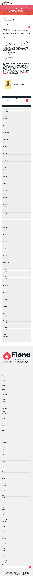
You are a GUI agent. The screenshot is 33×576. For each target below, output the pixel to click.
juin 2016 (5, 134)
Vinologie (3, 387)
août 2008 (5, 320)
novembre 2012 (6, 204)
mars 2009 (5, 304)
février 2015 (5, 153)
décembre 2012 (4, 459)
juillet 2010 (3, 507)
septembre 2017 (6, 118)
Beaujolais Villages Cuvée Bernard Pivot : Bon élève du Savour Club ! (16, 34)
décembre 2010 (6, 255)
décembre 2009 (6, 283)
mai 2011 (5, 243)
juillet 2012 (5, 213)
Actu (5, 29)
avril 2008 (5, 329)
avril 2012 (5, 220)
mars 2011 (5, 248)
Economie (3, 370)
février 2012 (5, 225)
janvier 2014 (6, 176)
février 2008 (5, 334)
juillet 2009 (5, 294)
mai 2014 (5, 167)
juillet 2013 (5, 185)
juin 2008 (3, 550)
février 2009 (5, 306)
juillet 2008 (5, 322)
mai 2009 (5, 299)
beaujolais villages (7, 30)
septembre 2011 (4, 485)
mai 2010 (5, 271)
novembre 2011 (6, 232)
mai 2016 (5, 137)
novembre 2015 (6, 141)
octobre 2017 (6, 116)
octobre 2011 (6, 234)
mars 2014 (3, 437)
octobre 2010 (4, 502)
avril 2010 (3, 512)
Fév (28, 27)
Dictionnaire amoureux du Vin (18, 81)
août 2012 (5, 211)
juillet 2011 (5, 239)
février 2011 (5, 250)
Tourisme (3, 383)
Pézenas (3, 380)
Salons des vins (4, 382)
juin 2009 (5, 297)
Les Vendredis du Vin (5, 371)
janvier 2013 (6, 199)
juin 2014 (3, 432)
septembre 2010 (6, 262)
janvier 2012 (6, 227)
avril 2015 (5, 148)
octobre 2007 (6, 341)
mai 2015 (5, 146)
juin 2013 (5, 188)
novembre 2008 (6, 313)
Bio (2, 368)
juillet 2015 (5, 144)
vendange (27, 30)
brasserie (16, 30)
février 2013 (5, 197)
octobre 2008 (6, 315)
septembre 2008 (4, 545)
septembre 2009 (6, 290)
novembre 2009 (6, 285)
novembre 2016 (6, 132)
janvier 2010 (4, 517)
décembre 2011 (4, 480)
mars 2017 (5, 127)
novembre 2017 (4, 394)
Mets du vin (4, 378)
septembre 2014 (6, 162)
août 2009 (5, 292)
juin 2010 (5, 269)
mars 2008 (3, 555)
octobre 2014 (6, 160)
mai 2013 (5, 190)
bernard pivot (12, 30)
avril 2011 (5, 246)
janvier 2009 (6, 308)
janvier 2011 (4, 497)
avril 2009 (5, 301)
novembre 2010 (6, 257)
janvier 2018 (6, 111)
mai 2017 (5, 123)
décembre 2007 (4, 560)
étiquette (19, 30)
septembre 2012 (4, 464)
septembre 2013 (6, 183)
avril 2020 (5, 109)
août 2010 (5, 264)
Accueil (10, 11)
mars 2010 (5, 276)
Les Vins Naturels (4, 373)
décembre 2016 (6, 130)
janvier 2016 (6, 139)
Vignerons (7, 29)
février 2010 (5, 278)
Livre (3, 375)
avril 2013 (5, 192)
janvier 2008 (6, 336)
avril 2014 (5, 169)
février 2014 (5, 174)
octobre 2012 (6, 206)
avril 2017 (5, 125)
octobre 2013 (6, 181)
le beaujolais (23, 30)
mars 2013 (5, 195)
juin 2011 (5, 241)
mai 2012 (5, 218)
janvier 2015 (6, 155)
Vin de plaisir (6, 31)
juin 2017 (3, 399)
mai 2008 (5, 327)
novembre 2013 (4, 442)
